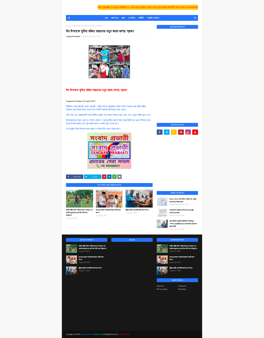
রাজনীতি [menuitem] (141, 18)
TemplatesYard (97, 334)
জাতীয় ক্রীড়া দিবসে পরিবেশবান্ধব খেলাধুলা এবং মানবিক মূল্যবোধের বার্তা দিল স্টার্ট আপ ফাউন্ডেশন (79, 212)
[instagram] (188, 132)
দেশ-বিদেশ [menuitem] (131, 18)
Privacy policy (162, 289)
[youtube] (195, 132)
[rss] (174, 132)
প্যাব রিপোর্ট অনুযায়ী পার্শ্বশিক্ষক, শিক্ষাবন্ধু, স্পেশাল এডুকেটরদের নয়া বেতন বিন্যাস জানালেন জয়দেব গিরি (183, 223)
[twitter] (167, 132)
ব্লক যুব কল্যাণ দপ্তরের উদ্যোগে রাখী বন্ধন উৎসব (108, 211)
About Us (160, 286)
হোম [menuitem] (106, 18)
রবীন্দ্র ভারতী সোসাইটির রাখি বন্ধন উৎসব (137, 210)
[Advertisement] (177, 73)
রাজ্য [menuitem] (123, 18)
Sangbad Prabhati (73, 36)
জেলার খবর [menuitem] (114, 18)
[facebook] (160, 132)
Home (68, 26)
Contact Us (182, 286)
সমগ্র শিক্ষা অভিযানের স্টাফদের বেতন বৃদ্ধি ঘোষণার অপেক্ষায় (181, 211)
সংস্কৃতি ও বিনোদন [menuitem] (153, 18)
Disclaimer (182, 289)
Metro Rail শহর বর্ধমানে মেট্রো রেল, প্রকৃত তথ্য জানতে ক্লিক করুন (182, 200)
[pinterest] (181, 132)
